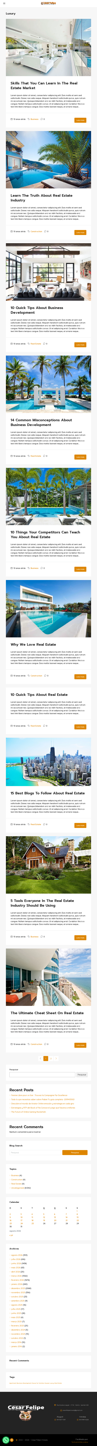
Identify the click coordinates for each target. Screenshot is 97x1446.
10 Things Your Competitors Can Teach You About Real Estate (45, 535)
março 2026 (16, 1276)
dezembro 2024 (18, 1330)
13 (55, 1217)
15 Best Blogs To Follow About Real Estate (48, 793)
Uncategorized (17, 1188)
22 (78, 1220)
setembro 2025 (17, 1301)
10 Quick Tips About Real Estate (39, 694)
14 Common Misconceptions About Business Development (41, 422)
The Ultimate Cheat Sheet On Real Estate (47, 1013)
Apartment (12, 1383)
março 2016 (16, 1342)
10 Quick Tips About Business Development (37, 310)
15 (78, 1217)
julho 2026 (15, 1259)
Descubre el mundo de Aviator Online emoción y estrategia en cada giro (42, 1103)
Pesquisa (75, 1152)
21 (66, 1220)
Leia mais (80, 120)
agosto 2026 (16, 1255)
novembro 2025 (18, 1292)
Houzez (47, 1383)
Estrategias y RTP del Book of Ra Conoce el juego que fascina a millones (43, 1108)
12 (44, 1217)
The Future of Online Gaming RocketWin (28, 1112)
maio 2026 (15, 1267)
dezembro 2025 (18, 1288)
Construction (36, 231)
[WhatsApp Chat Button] (5, 1440)
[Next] (56, 1058)
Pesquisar (13, 1069)
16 (10, 1220)
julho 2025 (15, 1309)
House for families (38, 1383)
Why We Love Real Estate (33, 644)
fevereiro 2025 (17, 1325)
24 (22, 1223)
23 (11, 1223)
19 (44, 1220)
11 (32, 1217)
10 (21, 1217)
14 (66, 1217)
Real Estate (36, 344)
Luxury (52, 1383)
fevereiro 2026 (17, 1280)
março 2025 (16, 1321)
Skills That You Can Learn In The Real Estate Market (44, 86)
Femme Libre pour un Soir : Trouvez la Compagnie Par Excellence (39, 1095)
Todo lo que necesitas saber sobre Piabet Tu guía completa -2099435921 (43, 1099)
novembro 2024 (18, 1334)
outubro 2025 (17, 1296)
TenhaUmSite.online (79, 1442)
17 (21, 1220)
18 (32, 1220)
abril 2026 (15, 1272)
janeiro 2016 (16, 1346)
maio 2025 (15, 1317)
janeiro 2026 (16, 1284)
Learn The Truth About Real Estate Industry (42, 198)
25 (33, 1223)
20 (55, 1220)
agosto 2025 (16, 1305)
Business (34, 119)
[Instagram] (11, 1440)
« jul (11, 1235)
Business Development (24, 1383)
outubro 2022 (17, 1338)
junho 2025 (16, 1313)
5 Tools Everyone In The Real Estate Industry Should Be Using (42, 903)
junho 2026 (16, 1263)
